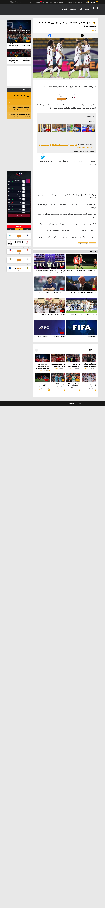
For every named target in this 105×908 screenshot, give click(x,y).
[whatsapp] (30, 2)
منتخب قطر (92, 243)
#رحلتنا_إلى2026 (56, 145)
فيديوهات (61, 2)
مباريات (68, 2)
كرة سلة (41, 370)
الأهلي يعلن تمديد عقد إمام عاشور (19, 102)
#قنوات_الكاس (73, 145)
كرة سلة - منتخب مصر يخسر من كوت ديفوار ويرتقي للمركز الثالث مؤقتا (43, 366)
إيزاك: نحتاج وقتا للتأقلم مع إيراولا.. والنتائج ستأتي (58, 365)
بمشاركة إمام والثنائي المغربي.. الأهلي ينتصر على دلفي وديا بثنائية (13, 60)
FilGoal (92, 30)
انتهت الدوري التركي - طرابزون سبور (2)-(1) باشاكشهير (19, 95)
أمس (27, 229)
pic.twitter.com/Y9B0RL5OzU (85, 147)
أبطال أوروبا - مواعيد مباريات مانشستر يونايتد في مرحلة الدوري (43, 385)
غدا (10, 229)
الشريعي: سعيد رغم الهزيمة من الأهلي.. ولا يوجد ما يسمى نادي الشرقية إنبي (19, 115)
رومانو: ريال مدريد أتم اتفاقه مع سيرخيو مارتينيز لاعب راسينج (89, 385)
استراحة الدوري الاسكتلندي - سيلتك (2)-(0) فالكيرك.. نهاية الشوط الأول (73, 385)
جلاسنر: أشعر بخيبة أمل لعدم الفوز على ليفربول (90, 365)
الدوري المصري (39, 2)
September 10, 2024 (77, 151)
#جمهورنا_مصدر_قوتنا (45, 145)
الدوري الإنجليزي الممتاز (26, 231)
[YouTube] (24, 2)
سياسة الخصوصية (62, 403)
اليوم (19, 229)
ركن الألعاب (48, 2)
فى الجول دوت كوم (91, 403)
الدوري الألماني (27, 264)
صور (55, 2)
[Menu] (97, 2)
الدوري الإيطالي (27, 255)
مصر (79, 2)
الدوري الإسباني (27, 247)
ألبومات (64, 9)
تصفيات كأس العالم (83, 243)
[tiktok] (27, 2)
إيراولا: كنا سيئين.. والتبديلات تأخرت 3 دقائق (74, 365)
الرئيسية (87, 9)
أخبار (74, 2)
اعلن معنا (54, 403)
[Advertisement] (82, 180)
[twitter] (14, 2)
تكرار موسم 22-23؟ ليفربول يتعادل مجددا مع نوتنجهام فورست (58, 385)
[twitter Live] (17, 2)
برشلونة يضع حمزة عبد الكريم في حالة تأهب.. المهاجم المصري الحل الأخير (19, 108)
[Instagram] (20, 2)
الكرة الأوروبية (87, 368)
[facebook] (11, 2)
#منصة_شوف (64, 145)
